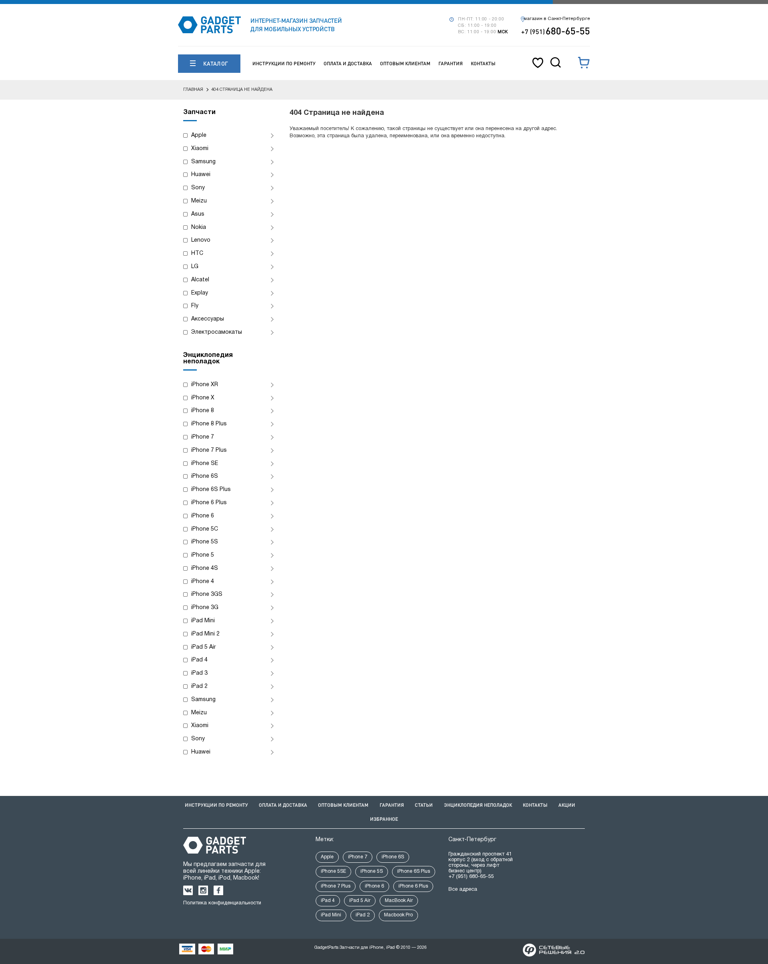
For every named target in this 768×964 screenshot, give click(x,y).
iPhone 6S (204, 476)
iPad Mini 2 (205, 634)
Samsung (203, 161)
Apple (198, 135)
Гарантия (450, 63)
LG (194, 266)
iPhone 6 (202, 516)
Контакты (483, 63)
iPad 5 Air (203, 647)
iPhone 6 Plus (209, 502)
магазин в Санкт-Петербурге (557, 19)
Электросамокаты (216, 332)
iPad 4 (199, 660)
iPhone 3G (204, 607)
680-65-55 (555, 30)
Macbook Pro (398, 915)
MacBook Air (399, 900)
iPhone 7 (202, 437)
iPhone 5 (202, 555)
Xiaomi (199, 148)
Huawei (200, 174)
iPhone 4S (204, 568)
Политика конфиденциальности (222, 903)
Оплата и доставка (348, 63)
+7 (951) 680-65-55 (471, 876)
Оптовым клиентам (405, 63)
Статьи (424, 805)
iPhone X (202, 398)
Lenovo (200, 240)
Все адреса (462, 889)
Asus (197, 214)
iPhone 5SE (333, 871)
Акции (566, 805)
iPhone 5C (204, 529)
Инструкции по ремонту (284, 63)
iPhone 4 (202, 581)
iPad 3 (199, 673)
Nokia (198, 227)
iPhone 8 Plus (209, 424)
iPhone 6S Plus (211, 489)
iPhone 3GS (206, 594)
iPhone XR (204, 384)
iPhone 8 (202, 410)
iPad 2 (199, 686)
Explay (199, 293)
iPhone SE (204, 463)
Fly (194, 306)
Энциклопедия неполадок (478, 805)
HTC (197, 253)
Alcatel (200, 280)
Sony (198, 187)
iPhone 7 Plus (209, 450)
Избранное (384, 819)
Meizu (199, 201)
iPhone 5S (204, 542)
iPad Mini (203, 620)
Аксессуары (207, 319)
